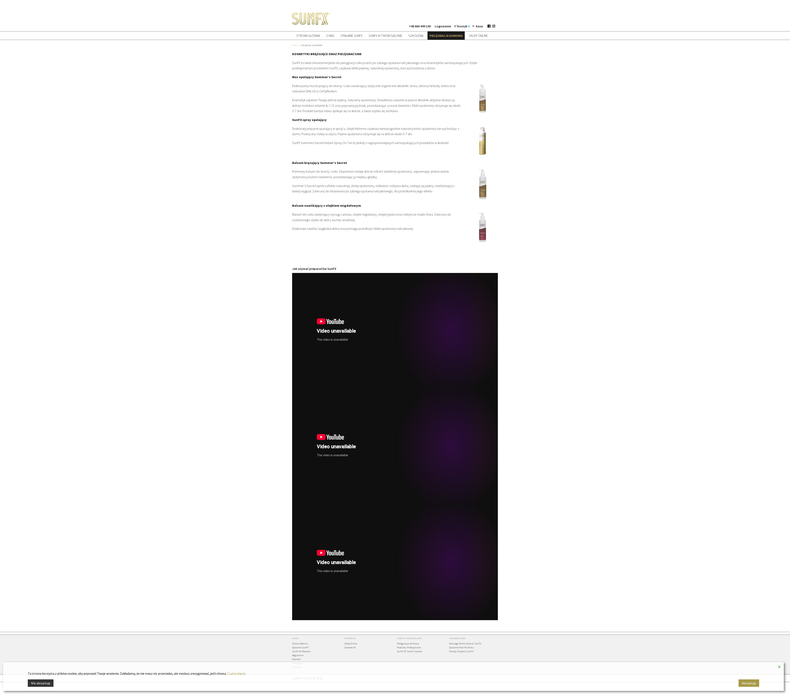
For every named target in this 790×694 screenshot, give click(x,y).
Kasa (479, 26)
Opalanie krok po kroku (461, 647)
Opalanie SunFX (351, 36)
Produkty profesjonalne (409, 647)
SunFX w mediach (301, 651)
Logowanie (443, 26)
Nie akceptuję (40, 683)
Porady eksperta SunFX (461, 651)
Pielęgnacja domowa (446, 36)
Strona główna (308, 36)
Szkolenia (415, 36)
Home (295, 45)
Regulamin (298, 655)
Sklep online (478, 36)
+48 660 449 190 (420, 26)
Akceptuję (749, 683)
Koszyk (463, 26)
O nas (330, 36)
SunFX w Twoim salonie (385, 36)
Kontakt (296, 658)
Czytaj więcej (236, 673)
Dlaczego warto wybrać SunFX (465, 643)
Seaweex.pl (350, 647)
